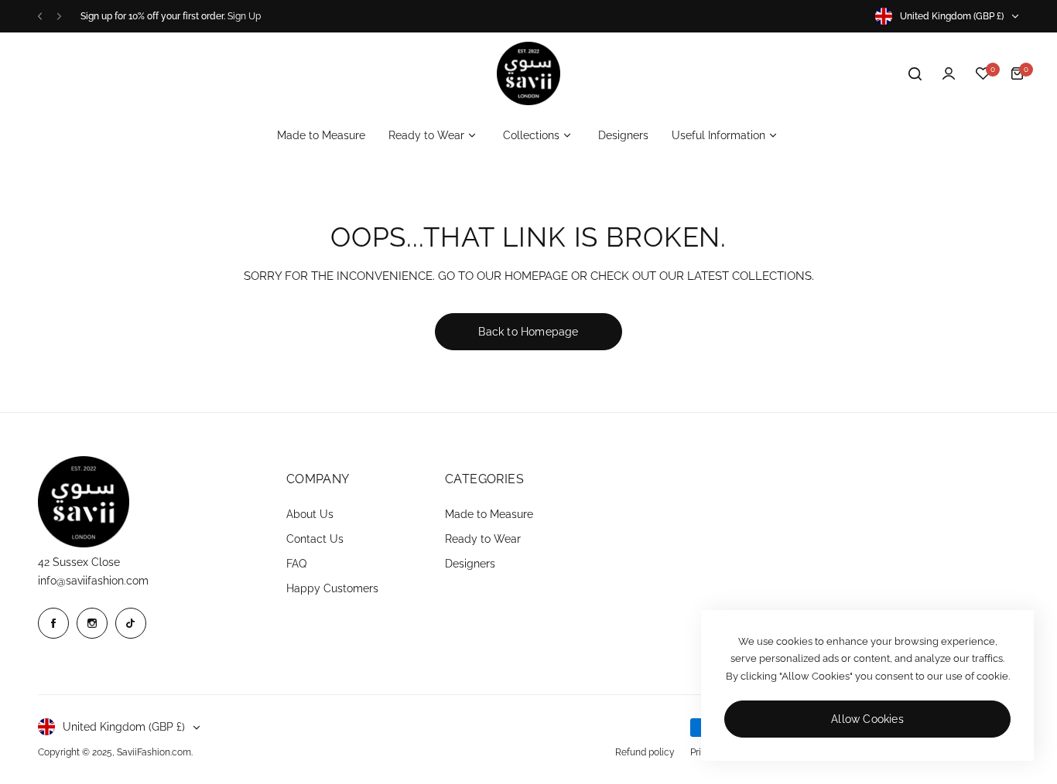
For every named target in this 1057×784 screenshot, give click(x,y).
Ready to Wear (483, 539)
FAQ (296, 563)
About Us (310, 514)
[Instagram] (92, 623)
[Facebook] (53, 623)
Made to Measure (489, 514)
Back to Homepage (528, 332)
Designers (470, 563)
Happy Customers (332, 588)
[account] (949, 73)
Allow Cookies (867, 719)
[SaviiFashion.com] (528, 73)
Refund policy (645, 752)
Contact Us (315, 539)
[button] (40, 17)
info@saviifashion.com (93, 580)
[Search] (915, 73)
